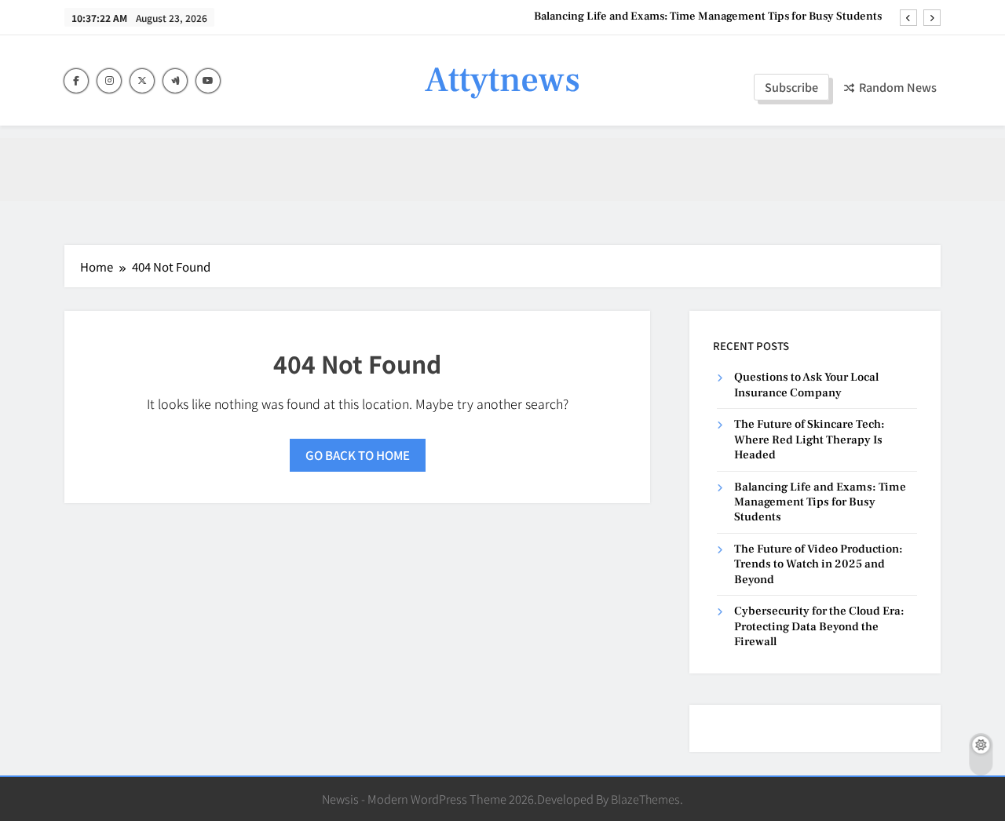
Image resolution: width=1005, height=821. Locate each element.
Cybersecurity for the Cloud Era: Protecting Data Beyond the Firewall (819, 626)
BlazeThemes (645, 798)
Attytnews (502, 80)
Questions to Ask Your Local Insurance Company (806, 385)
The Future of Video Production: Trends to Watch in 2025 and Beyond (818, 564)
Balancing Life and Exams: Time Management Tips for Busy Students (708, 16)
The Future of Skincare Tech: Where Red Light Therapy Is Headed (809, 439)
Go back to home (357, 455)
